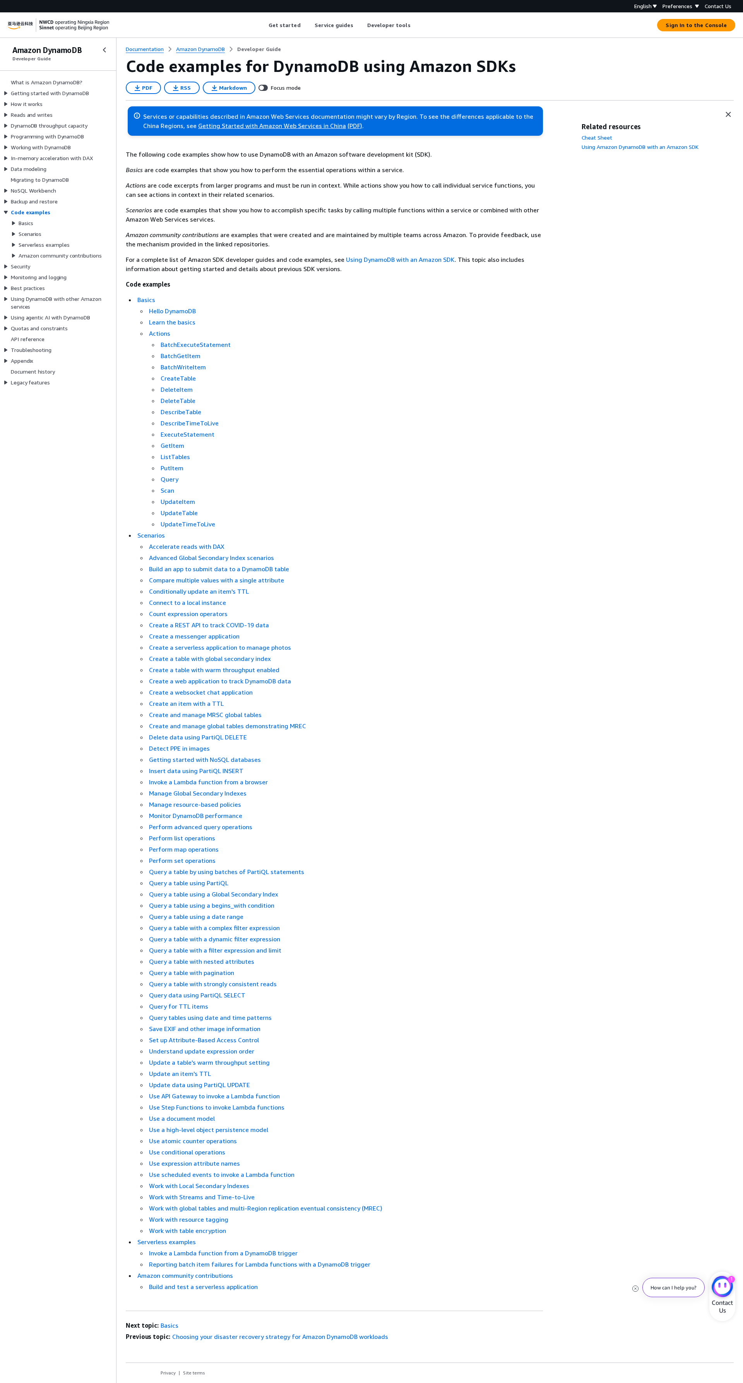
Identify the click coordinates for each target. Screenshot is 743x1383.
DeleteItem (177, 389)
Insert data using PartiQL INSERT (196, 771)
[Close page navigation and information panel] (728, 114)
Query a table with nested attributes (201, 961)
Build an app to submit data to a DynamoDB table (219, 569)
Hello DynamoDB (172, 311)
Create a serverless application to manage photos (220, 647)
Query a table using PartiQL (188, 883)
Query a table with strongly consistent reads (213, 984)
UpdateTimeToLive (188, 524)
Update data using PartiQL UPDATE (199, 1085)
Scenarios (151, 535)
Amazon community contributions (185, 1275)
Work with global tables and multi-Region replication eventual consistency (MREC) (265, 1208)
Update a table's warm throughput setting (209, 1062)
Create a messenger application (194, 636)
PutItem (172, 468)
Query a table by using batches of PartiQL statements (226, 872)
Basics (146, 300)
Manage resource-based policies (195, 804)
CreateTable (178, 378)
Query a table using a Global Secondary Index (213, 894)
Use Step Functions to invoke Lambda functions (216, 1107)
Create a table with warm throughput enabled (214, 670)
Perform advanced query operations (200, 827)
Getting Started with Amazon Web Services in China (272, 126)
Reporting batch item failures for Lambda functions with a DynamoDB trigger (259, 1264)
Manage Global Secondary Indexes (198, 793)
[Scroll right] (416, 25)
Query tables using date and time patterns (210, 1017)
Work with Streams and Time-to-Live (202, 1197)
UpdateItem (178, 501)
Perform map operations (184, 849)
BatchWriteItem (183, 367)
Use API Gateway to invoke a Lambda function (214, 1096)
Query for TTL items (178, 1006)
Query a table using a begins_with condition (211, 905)
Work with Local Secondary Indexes (199, 1186)
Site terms (194, 1373)
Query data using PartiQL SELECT (197, 995)
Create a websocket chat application (201, 692)
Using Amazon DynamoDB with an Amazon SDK (640, 146)
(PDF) (355, 126)
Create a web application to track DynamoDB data (220, 681)
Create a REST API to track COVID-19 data (209, 625)
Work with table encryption (187, 1230)
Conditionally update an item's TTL (199, 591)
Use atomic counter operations (193, 1141)
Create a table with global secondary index (210, 658)
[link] (259, 49)
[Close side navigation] (104, 50)
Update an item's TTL (180, 1073)
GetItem (172, 445)
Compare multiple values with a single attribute (216, 580)
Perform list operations (182, 838)
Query (169, 479)
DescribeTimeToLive (190, 423)
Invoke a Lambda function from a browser (208, 782)
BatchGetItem (180, 356)
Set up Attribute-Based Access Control (204, 1040)
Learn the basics (172, 322)
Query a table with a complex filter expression (214, 928)
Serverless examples (166, 1242)
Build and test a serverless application (203, 1287)
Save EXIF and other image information (204, 1029)
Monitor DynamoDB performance (195, 816)
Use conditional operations (187, 1152)
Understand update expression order (201, 1051)
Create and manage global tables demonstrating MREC (227, 726)
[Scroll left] (262, 25)
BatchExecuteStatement (196, 344)
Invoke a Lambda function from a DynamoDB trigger (223, 1253)
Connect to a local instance (187, 602)
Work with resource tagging (188, 1219)
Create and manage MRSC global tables (205, 715)
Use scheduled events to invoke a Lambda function (221, 1174)
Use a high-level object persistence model (208, 1130)
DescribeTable (181, 412)
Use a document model (182, 1118)
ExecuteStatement (187, 434)
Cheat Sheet (597, 137)
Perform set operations (182, 860)
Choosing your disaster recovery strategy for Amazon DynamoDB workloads (280, 1336)
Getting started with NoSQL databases (205, 759)
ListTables (175, 457)
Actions (159, 333)
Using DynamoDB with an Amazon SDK (400, 259)
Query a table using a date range (196, 916)
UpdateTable (179, 513)
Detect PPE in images (179, 748)
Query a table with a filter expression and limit (215, 950)
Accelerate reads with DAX (186, 546)
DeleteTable (178, 401)
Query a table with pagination (191, 973)
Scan (167, 490)
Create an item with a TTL (186, 703)
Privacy (168, 1373)
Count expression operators (188, 614)
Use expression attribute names (194, 1163)
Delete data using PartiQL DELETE (198, 737)
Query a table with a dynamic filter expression (214, 939)
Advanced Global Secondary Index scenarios (211, 558)
